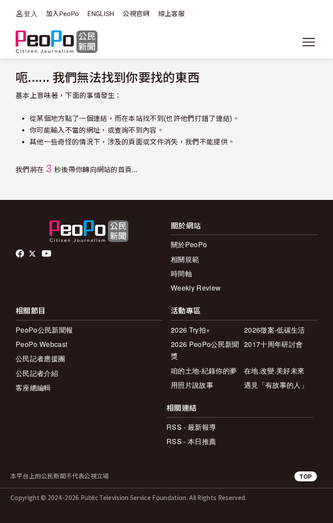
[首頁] (57, 42)
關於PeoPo (189, 244)
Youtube (47, 253)
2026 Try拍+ (190, 330)
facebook (21, 253)
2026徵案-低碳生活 (274, 330)
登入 (30, 13)
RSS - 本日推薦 (191, 441)
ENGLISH (101, 14)
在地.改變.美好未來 (274, 371)
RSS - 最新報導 (191, 427)
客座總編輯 (33, 387)
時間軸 (181, 273)
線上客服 (171, 14)
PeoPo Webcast (41, 344)
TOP (306, 476)
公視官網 (136, 14)
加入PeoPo (62, 14)
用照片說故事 (192, 385)
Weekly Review (196, 288)
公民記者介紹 (37, 373)
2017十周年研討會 (273, 344)
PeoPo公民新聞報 (44, 330)
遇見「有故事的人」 (276, 385)
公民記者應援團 (40, 358)
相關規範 (185, 259)
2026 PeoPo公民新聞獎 (205, 350)
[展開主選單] (308, 42)
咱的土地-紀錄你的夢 (204, 371)
